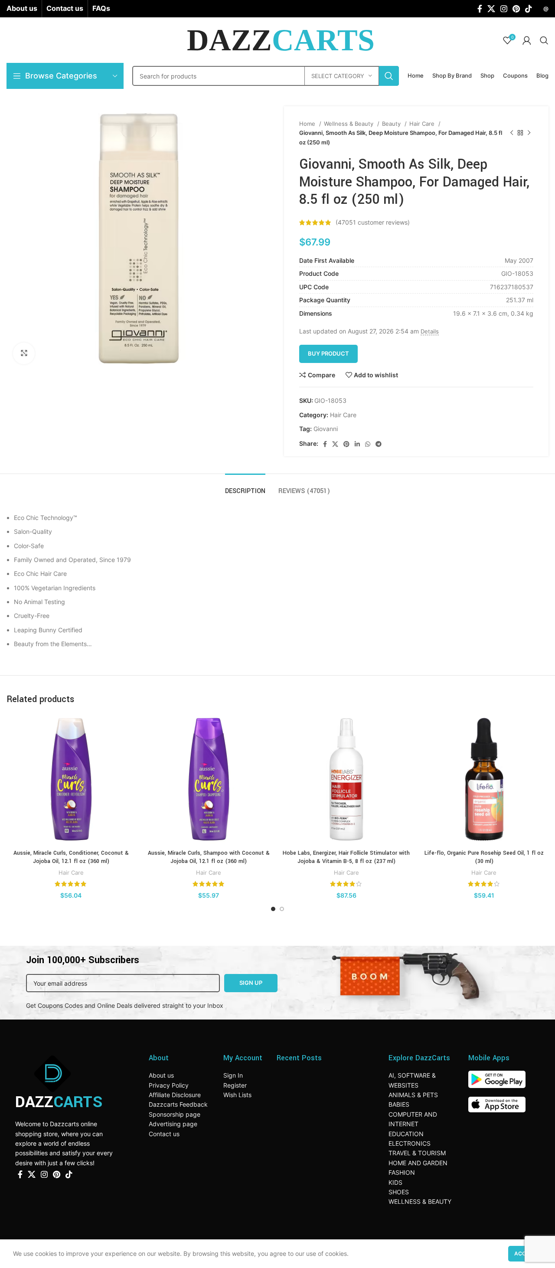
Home (308, 123)
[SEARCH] (389, 76)
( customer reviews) (373, 222)
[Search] (544, 40)
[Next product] (529, 133)
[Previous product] (511, 133)
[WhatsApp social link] (367, 444)
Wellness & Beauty (349, 123)
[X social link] (491, 8)
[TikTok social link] (528, 8)
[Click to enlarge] (24, 353)
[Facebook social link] (480, 8)
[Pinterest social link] (516, 8)
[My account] (526, 40)
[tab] (245, 487)
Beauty (392, 123)
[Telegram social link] (378, 444)
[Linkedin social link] (357, 444)
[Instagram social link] (504, 8)
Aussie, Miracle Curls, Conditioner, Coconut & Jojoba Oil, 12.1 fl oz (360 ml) (71, 857)
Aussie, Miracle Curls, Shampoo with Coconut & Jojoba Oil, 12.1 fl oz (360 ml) (209, 857)
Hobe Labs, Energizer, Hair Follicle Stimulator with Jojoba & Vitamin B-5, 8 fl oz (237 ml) (346, 857)
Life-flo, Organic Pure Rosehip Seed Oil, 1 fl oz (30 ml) (484, 857)
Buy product (328, 353)
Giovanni (325, 428)
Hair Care (422, 123)
